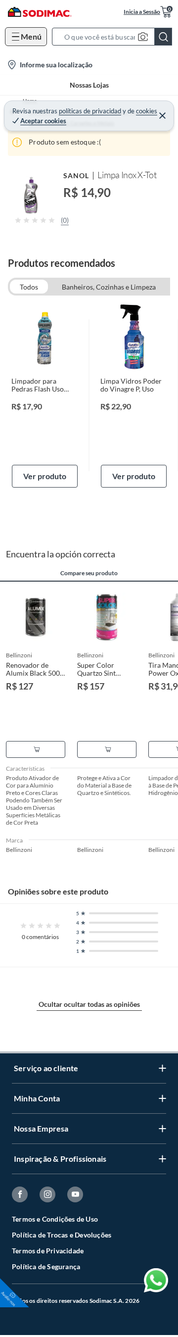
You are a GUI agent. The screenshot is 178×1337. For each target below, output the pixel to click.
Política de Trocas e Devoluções (61, 1235)
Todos (29, 287)
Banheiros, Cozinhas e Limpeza (109, 287)
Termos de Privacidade (48, 1250)
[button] (115, 37)
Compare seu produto (89, 573)
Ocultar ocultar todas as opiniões (89, 1004)
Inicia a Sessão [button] (142, 11)
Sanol (76, 175)
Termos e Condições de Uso (55, 1219)
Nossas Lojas (89, 85)
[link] (44, 395)
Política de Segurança (46, 1266)
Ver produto (44, 476)
